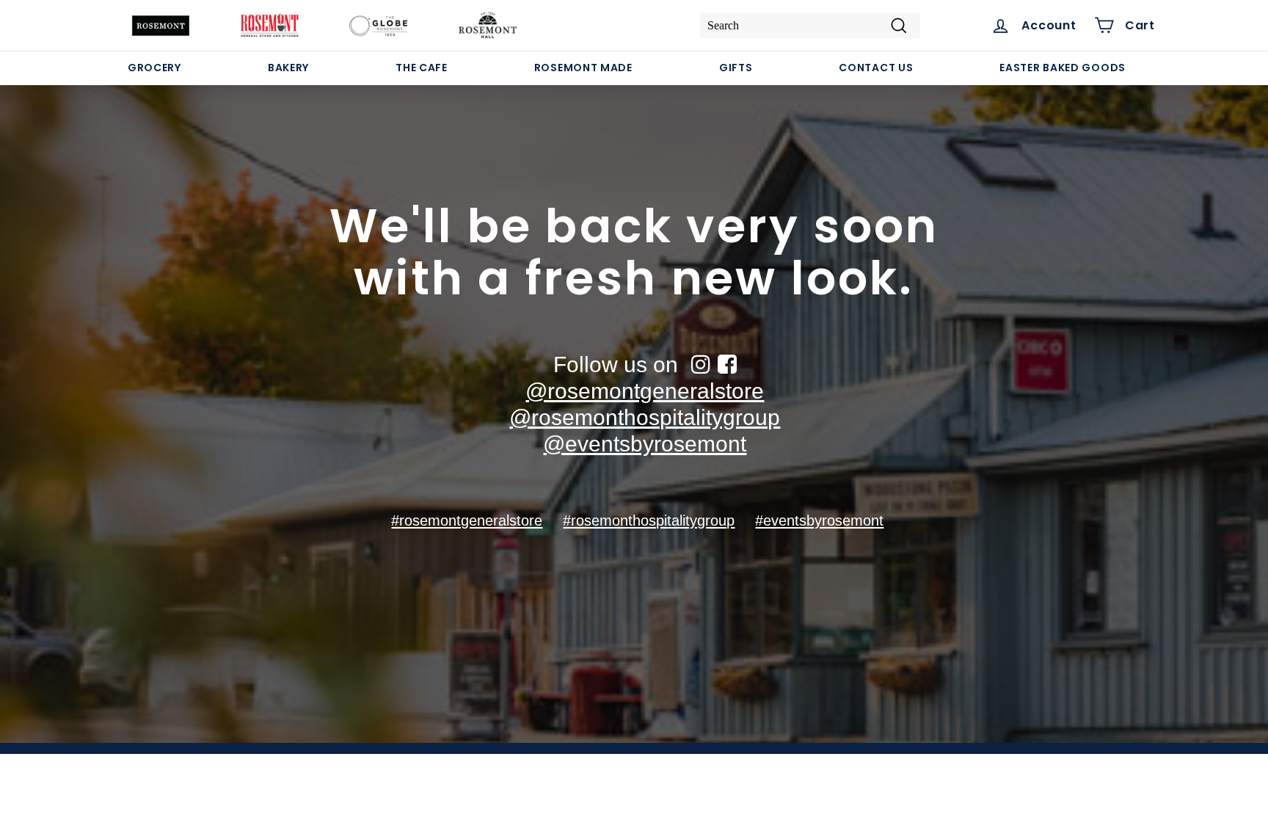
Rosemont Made (583, 67)
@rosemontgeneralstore (644, 391)
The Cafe (422, 67)
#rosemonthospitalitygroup (649, 520)
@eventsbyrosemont (644, 444)
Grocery (154, 67)
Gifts (736, 67)
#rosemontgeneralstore (466, 520)
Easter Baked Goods (1062, 67)
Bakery (288, 67)
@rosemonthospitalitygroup (644, 417)
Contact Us (876, 67)
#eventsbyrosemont (819, 520)
